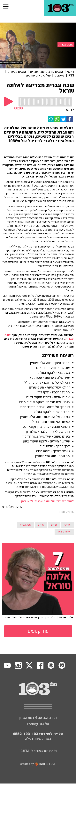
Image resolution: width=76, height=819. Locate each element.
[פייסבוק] (69, 119)
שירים (41, 525)
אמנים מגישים (17, 71)
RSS (71, 75)
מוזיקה (67, 525)
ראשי (70, 71)
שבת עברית (65, 44)
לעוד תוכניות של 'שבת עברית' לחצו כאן (47, 501)
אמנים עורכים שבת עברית (46, 71)
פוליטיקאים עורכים (38, 75)
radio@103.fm (38, 724)
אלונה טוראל (64, 531)
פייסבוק (60, 75)
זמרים (54, 525)
